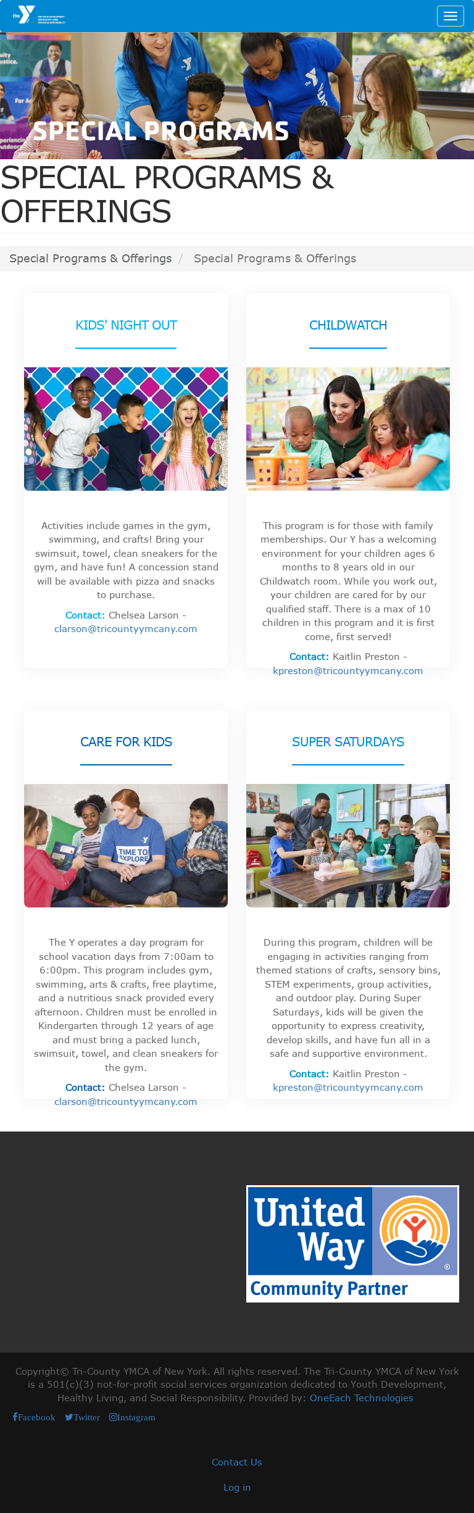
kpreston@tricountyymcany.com (348, 670)
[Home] (38, 14)
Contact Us (237, 1461)
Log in (237, 1487)
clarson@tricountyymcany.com (126, 628)
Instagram (136, 1417)
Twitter (86, 1417)
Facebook (37, 1417)
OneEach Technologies (362, 1397)
